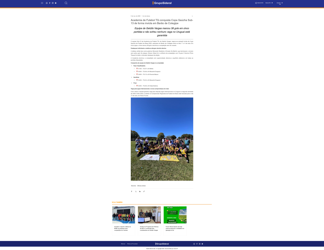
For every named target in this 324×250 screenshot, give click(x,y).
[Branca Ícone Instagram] (53, 3)
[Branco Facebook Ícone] (50, 3)
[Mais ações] (192, 16)
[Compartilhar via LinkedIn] (140, 191)
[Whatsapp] (47, 3)
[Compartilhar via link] (144, 191)
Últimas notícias (141, 185)
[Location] (66, 3)
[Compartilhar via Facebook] (131, 191)
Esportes (133, 185)
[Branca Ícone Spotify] (56, 3)
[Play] (272, 3)
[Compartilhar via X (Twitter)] (136, 191)
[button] (42, 3)
